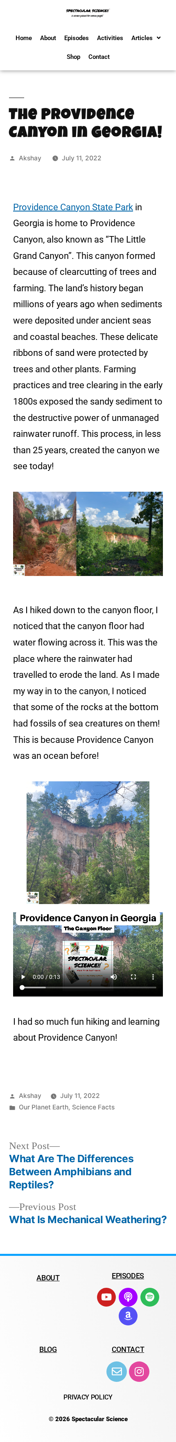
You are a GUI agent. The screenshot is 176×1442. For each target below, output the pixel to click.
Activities (110, 38)
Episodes (76, 38)
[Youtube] (106, 1297)
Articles (142, 38)
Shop (73, 57)
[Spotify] (149, 1297)
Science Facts (93, 1107)
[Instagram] (139, 1371)
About (48, 38)
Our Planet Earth (43, 1107)
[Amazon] (128, 1316)
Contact (99, 57)
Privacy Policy (88, 1397)
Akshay (30, 158)
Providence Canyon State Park (73, 207)
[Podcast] (128, 1297)
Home (24, 38)
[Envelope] (116, 1371)
